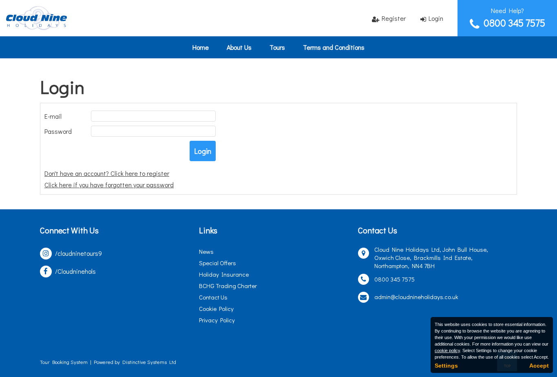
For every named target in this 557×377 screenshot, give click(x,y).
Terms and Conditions (334, 47)
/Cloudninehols (75, 271)
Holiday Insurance (224, 274)
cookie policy (447, 350)
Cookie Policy (216, 308)
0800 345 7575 (514, 22)
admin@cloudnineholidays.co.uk (416, 297)
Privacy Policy (217, 320)
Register (394, 18)
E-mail (53, 116)
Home (200, 47)
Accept (539, 365)
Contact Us (213, 297)
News (206, 251)
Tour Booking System (64, 361)
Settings (446, 365)
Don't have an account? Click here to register (106, 173)
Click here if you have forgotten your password (109, 184)
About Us (239, 47)
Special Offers (217, 263)
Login (436, 18)
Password (58, 131)
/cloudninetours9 (78, 253)
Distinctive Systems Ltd (149, 361)
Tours (277, 47)
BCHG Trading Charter (228, 286)
